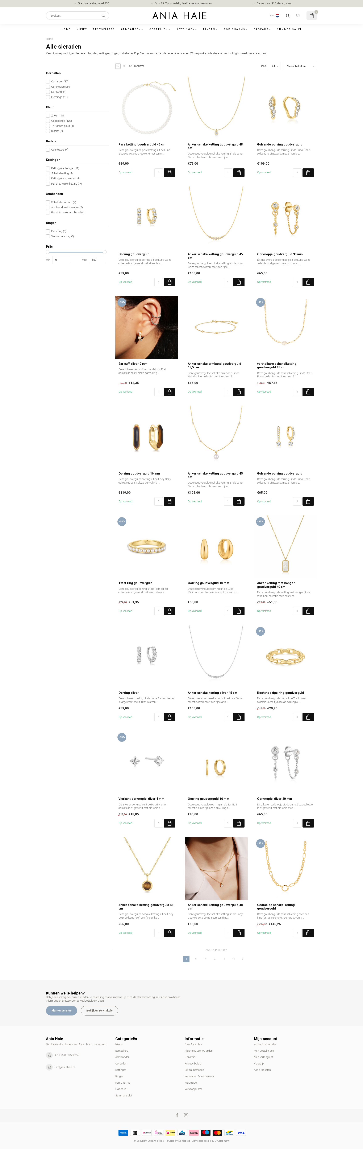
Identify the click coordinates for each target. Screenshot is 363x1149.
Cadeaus (261, 29)
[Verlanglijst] (298, 15)
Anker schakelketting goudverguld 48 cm (215, 146)
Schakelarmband (63, 202)
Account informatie (265, 1044)
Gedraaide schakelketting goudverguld (276, 906)
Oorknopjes (60, 86)
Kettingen (185, 29)
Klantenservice (61, 1010)
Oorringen (59, 81)
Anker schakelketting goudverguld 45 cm (215, 256)
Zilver (57, 115)
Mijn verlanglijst (263, 1057)
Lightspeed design (201, 1140)
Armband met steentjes (67, 207)
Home (66, 29)
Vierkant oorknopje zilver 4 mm (141, 798)
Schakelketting (62, 173)
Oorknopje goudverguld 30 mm (280, 254)
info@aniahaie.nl (65, 1067)
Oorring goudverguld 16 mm (139, 473)
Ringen (209, 29)
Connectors (59, 149)
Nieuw (82, 29)
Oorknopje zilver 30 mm (274, 798)
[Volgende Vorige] (243, 959)
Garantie (190, 1057)
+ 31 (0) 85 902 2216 (67, 1055)
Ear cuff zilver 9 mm (132, 363)
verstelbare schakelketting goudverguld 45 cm (276, 365)
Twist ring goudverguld (135, 583)
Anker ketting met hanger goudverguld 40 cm (276, 584)
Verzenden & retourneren (199, 1076)
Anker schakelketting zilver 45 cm (212, 692)
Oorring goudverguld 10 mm (208, 583)
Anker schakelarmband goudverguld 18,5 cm (214, 365)
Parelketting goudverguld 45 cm (142, 144)
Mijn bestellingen (264, 1050)
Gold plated (61, 120)
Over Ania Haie (193, 1044)
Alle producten (262, 1069)
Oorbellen (158, 29)
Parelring (58, 231)
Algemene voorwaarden (199, 1050)
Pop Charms (234, 29)
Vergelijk (259, 1063)
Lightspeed (184, 1140)
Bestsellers (104, 29)
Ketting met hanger (65, 168)
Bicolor (57, 131)
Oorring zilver (128, 692)
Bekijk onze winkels (99, 1010)
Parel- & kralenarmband (67, 212)
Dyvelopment (222, 1140)
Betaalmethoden (194, 1069)
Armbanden (131, 29)
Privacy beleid (193, 1063)
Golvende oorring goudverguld (279, 144)
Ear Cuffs (58, 91)
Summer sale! (289, 29)
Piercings (59, 96)
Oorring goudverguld (133, 254)
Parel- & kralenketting (67, 183)
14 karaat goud (62, 125)
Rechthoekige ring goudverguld (280, 692)
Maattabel (191, 1082)
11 (233, 959)
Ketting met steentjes (65, 178)
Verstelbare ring (62, 236)
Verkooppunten (194, 1089)
